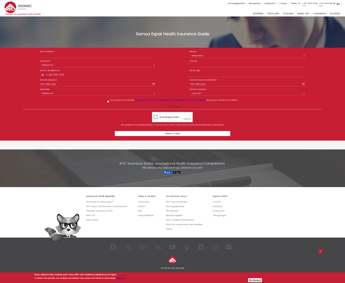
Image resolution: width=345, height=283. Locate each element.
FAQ (140, 211)
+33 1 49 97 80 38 (327, 3)
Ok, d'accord (255, 280)
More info (120, 278)
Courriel (193, 61)
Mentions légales (174, 215)
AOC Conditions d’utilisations (180, 220)
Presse (294, 3)
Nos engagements (236, 3)
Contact (283, 3)
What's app (195, 70)
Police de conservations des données (184, 225)
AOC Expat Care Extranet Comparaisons (106, 206)
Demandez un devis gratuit (99, 202)
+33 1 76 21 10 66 (309, 5)
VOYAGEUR (288, 14)
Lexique (141, 215)
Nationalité (45, 89)
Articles (141, 206)
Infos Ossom (92, 220)
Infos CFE (90, 215)
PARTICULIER (273, 14)
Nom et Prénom (47, 52)
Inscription (217, 206)
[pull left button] (320, 251)
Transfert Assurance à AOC (99, 211)
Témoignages (219, 215)
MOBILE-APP (303, 14)
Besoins (193, 52)
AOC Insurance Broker (176, 202)
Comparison (319, 14)
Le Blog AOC (270, 3)
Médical (149, 215)
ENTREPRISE (258, 14)
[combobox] (43, 75)
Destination (45, 61)
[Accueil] (18, 7)
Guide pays (143, 202)
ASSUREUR (335, 14)
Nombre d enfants (198, 89)
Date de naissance (48, 80)
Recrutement (255, 3)
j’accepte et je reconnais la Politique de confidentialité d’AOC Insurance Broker (170, 100)
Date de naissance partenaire (203, 80)
